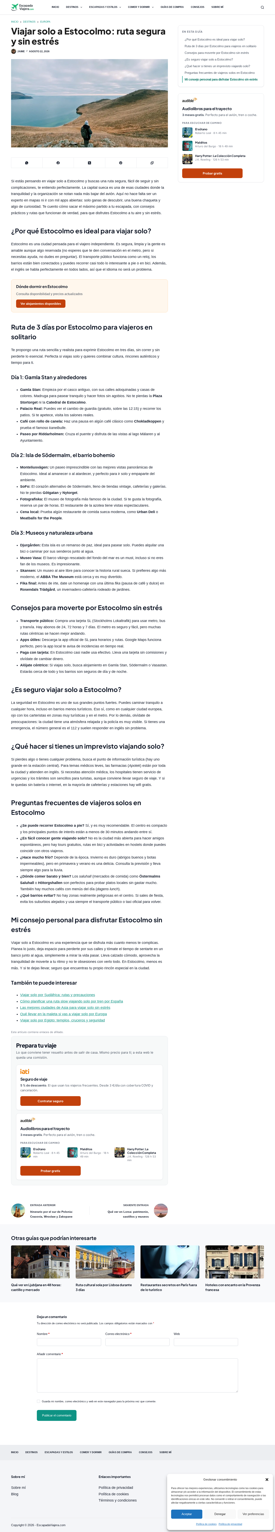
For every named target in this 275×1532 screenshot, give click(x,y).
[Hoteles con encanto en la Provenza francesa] (234, 1261)
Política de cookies (206, 1524)
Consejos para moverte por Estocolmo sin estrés (217, 52)
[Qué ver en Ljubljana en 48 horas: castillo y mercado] (40, 1261)
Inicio (55, 7)
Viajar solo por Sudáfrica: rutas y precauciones (57, 995)
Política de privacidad (230, 1524)
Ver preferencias (253, 1514)
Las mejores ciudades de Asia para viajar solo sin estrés (65, 1008)
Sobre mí (217, 7)
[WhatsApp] (27, 163)
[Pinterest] (121, 163)
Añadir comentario (50, 1354)
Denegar (220, 1514)
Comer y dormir (139, 7)
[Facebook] (58, 163)
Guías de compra (172, 7)
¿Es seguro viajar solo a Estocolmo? (209, 59)
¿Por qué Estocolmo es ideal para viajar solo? (215, 39)
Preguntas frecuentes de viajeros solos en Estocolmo (220, 72)
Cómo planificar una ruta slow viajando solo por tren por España (71, 1001)
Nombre (43, 1334)
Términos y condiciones (118, 1500)
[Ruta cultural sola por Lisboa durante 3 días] (105, 1261)
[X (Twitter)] (89, 163)
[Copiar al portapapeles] (152, 163)
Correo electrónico (118, 1334)
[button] (267, 1480)
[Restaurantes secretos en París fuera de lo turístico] (170, 1261)
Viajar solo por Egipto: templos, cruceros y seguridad (62, 1020)
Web (177, 1334)
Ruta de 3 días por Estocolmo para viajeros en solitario (220, 46)
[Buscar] (262, 7)
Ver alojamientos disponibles (41, 303)
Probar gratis (50, 1171)
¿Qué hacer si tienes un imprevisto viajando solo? (217, 66)
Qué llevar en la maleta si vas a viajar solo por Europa (63, 1014)
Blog (14, 1494)
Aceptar (187, 1514)
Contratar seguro (50, 1101)
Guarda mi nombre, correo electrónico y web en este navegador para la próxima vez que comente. (99, 1401)
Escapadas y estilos (103, 7)
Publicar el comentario (56, 1415)
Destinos (72, 7)
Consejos (197, 7)
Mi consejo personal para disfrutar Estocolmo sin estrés (221, 79)
